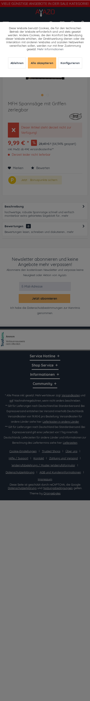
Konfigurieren (70, 63)
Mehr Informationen (50, 49)
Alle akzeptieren (42, 63)
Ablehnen (17, 63)
